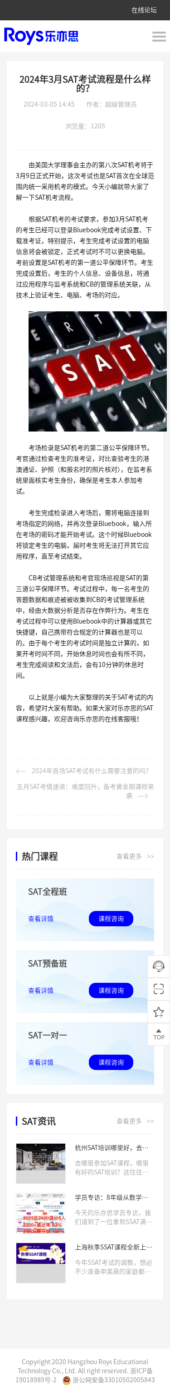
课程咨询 (111, 918)
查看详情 (40, 918)
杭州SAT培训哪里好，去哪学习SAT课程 (112, 1148)
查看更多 (135, 856)
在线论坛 (144, 10)
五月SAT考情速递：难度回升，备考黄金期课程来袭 (85, 791)
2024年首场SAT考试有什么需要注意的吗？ (92, 771)
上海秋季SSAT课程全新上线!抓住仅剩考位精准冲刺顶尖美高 (114, 1248)
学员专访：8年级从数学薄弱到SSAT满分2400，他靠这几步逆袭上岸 (114, 1198)
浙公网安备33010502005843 (113, 1380)
